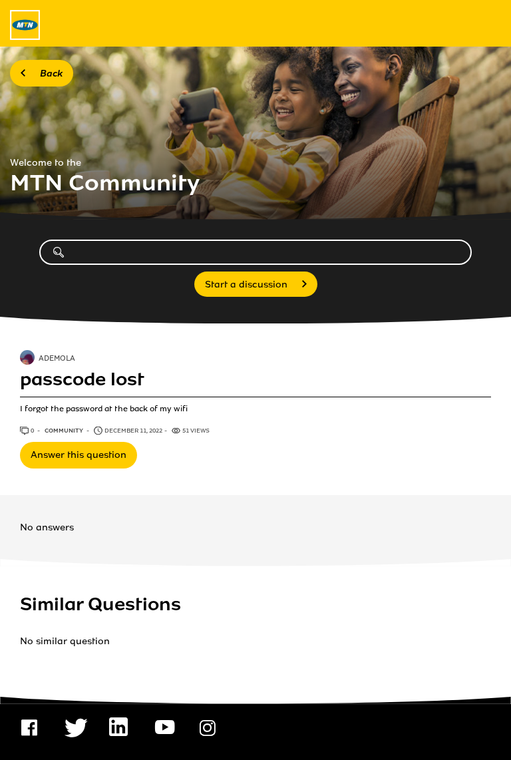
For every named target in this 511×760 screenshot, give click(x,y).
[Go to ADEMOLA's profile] (27, 358)
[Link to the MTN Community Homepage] (25, 25)
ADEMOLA (57, 359)
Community (65, 431)
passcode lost (82, 379)
